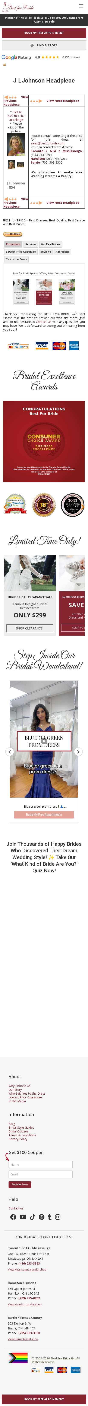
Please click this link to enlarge (15, 116)
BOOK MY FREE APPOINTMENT (44, 33)
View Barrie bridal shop (23, 1339)
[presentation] (5, 507)
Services (31, 244)
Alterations (62, 251)
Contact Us (43, 322)
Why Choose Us (20, 1086)
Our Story (15, 1090)
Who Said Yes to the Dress (27, 1093)
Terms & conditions (22, 1135)
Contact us (16, 1208)
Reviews (45, 251)
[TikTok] (32, 1218)
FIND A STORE (45, 45)
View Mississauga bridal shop (27, 1269)
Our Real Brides (50, 244)
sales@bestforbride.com (47, 143)
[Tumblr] (50, 1218)
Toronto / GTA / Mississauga (56, 151)
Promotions (13, 244)
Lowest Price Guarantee (21, 251)
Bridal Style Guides (21, 1127)
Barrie (35, 162)
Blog (12, 1124)
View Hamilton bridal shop (25, 1304)
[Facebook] (13, 1218)
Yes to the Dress (16, 259)
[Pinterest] (41, 1218)
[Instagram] (57, 1218)
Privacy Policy (18, 1139)
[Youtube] (23, 1218)
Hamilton (38, 159)
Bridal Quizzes (18, 1131)
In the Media (17, 1101)
